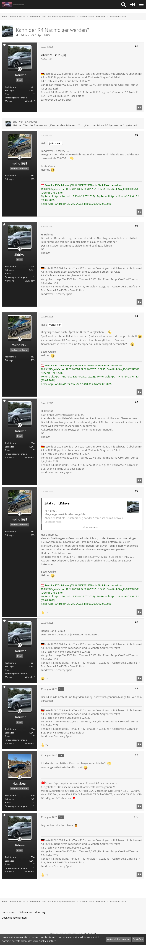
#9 (136, 754)
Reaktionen (10, 86)
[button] (123, 4)
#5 (136, 402)
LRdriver (24, 35)
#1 (136, 46)
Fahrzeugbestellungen (16, 97)
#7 (136, 622)
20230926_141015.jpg (53, 55)
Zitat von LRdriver (58, 503)
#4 (136, 316)
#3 (136, 225)
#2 (136, 134)
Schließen (138, 939)
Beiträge (9, 90)
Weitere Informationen (118, 939)
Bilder (8, 94)
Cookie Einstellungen (14, 917)
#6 (136, 490)
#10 (136, 816)
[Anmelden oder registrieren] (132, 4)
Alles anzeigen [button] (91, 526)
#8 (136, 688)
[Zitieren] (139, 107)
